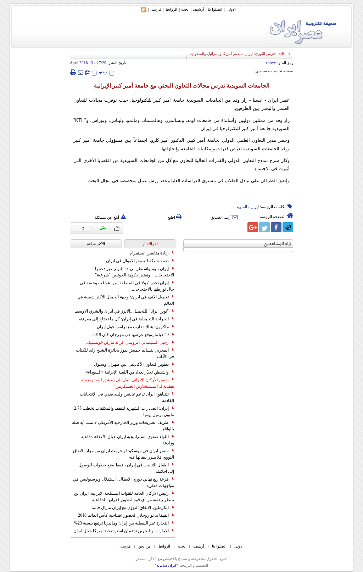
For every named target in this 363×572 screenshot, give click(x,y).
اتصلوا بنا (215, 9)
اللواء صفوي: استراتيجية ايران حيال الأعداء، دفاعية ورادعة (127, 439)
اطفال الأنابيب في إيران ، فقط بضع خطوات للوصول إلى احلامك (126, 468)
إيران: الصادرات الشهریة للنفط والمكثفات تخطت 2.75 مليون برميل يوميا (124, 411)
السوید (241, 206)
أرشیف (198, 9)
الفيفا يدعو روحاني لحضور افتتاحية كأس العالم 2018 (123, 515)
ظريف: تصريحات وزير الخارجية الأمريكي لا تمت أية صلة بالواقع (123, 425)
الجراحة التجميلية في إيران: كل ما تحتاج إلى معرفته (124, 318)
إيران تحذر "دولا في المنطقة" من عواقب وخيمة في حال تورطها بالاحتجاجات (127, 286)
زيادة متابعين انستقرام (149, 253)
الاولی (231, 9)
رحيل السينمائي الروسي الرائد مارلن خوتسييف (127, 342)
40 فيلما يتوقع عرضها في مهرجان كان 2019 (131, 334)
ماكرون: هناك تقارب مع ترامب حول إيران (133, 326)
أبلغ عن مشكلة (107, 217)
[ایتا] (241, 227)
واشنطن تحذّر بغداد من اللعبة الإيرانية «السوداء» (127, 372)
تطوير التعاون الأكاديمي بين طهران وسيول (131, 364)
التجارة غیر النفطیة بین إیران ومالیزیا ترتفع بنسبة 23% (121, 523)
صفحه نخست (282, 71)
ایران (255, 206)
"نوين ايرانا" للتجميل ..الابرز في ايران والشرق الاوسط (122, 311)
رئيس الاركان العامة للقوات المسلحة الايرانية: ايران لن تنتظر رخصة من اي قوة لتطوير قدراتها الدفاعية (124, 496)
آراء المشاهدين (277, 244)
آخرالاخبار (150, 244)
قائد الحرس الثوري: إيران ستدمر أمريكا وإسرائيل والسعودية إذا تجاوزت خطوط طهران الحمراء (210, 53)
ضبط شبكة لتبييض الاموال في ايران (137, 260)
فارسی (155, 9)
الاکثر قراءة (96, 244)
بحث (185, 9)
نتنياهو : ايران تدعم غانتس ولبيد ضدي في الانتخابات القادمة (127, 397)
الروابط (171, 9)
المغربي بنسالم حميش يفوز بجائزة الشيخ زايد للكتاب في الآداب (125, 353)
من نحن (144, 546)
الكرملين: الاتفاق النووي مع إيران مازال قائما (130, 507)
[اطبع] (73, 72)
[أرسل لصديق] (80, 72)
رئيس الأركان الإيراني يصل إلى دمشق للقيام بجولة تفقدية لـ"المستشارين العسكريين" (127, 383)
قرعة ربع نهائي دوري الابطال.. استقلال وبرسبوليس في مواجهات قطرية (123, 482)
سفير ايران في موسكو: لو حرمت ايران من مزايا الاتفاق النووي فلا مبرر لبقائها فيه (123, 454)
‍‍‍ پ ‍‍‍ (103, 72)
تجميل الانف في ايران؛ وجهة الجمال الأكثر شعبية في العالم (125, 300)
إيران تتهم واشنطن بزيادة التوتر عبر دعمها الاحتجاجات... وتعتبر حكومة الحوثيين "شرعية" (134, 271)
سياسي (261, 71)
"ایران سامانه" (166, 565)
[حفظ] (87, 72)
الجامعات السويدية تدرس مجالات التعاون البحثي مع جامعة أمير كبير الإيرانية (181, 86)
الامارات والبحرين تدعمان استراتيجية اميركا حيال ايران (121, 530)
